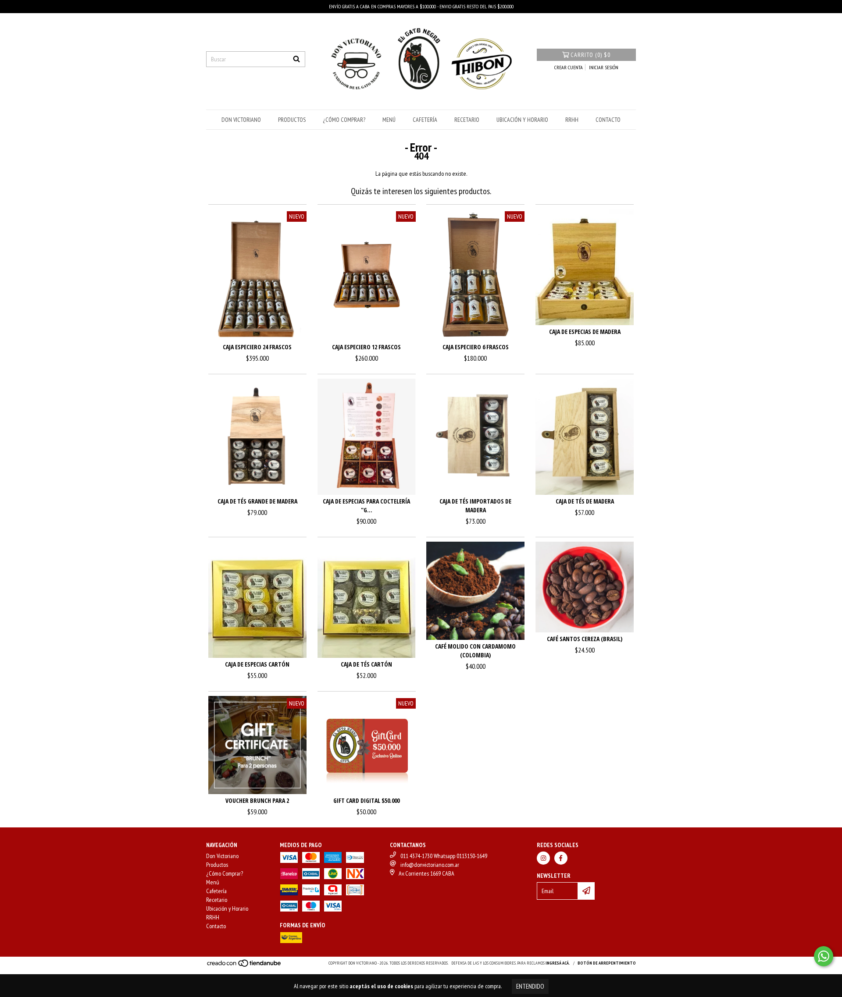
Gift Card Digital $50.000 (366, 800)
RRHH (571, 120)
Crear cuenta (568, 67)
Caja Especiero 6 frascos (475, 347)
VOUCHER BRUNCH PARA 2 (257, 800)
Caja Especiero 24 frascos (257, 347)
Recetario (466, 120)
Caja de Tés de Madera (585, 501)
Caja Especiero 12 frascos (366, 347)
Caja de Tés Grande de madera (257, 501)
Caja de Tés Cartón (366, 664)
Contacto (608, 120)
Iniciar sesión (603, 67)
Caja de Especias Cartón (257, 664)
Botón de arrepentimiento (607, 963)
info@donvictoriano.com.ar (429, 865)
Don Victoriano (241, 120)
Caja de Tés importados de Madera (475, 505)
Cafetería (425, 120)
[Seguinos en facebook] (560, 858)
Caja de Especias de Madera (585, 331)
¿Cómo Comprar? (344, 120)
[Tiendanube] (244, 966)
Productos (292, 120)
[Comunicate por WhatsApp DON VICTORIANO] (823, 956)
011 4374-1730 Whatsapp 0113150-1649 (443, 856)
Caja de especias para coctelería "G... (366, 505)
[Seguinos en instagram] (543, 858)
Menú (389, 120)
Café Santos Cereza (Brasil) (584, 639)
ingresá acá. (558, 963)
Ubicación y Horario (522, 120)
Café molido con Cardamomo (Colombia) (475, 650)
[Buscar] (296, 59)
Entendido (530, 986)
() (590, 55)
